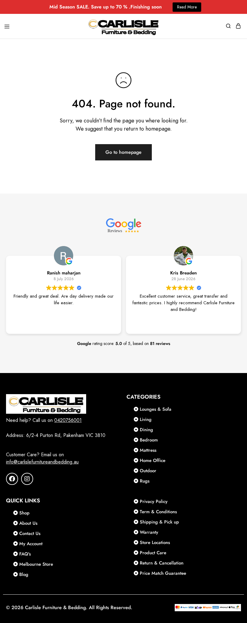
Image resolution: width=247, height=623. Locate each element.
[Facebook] (12, 479)
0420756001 (68, 420)
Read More (187, 7)
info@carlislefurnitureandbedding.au (42, 461)
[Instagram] (27, 479)
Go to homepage (123, 152)
